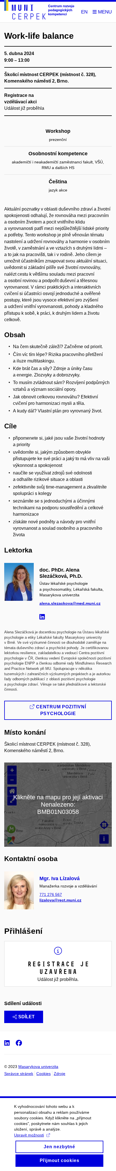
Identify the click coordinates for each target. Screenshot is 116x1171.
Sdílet (26, 1016)
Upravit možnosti (29, 1135)
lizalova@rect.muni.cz (60, 900)
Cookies (43, 1073)
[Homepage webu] (39, 10)
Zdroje (59, 1073)
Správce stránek (18, 1073)
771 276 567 (50, 894)
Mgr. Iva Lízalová (59, 878)
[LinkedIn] (43, 617)
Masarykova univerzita (38, 1066)
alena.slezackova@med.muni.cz (70, 603)
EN (84, 12)
